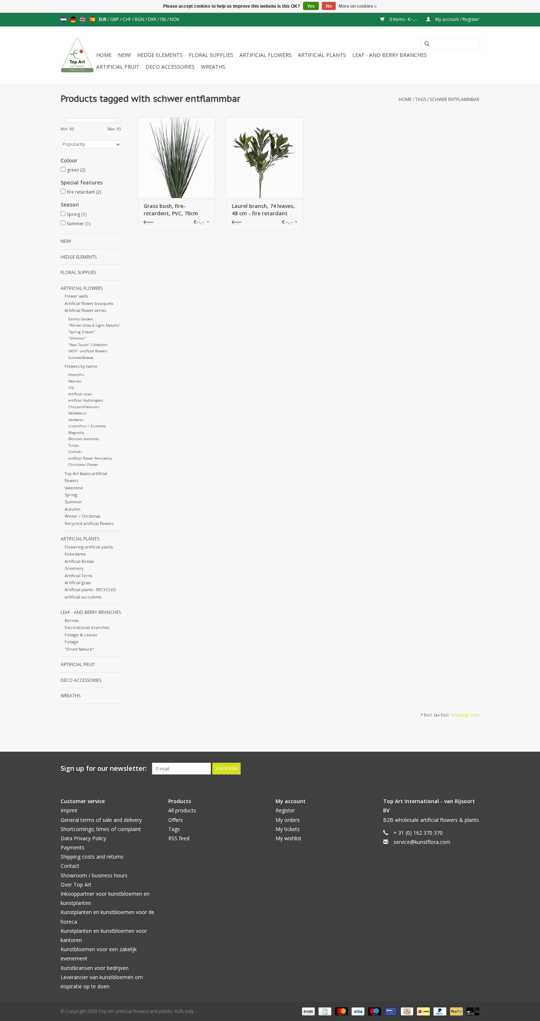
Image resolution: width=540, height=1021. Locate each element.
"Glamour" (77, 338)
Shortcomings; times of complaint (101, 829)
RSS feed (179, 838)
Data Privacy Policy (83, 838)
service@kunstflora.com (421, 841)
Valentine (74, 487)
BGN (140, 19)
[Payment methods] (307, 1011)
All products (182, 810)
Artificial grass (78, 582)
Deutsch (73, 19)
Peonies (75, 381)
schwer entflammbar (454, 99)
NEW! (124, 54)
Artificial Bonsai (79, 561)
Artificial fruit (117, 66)
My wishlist (289, 838)
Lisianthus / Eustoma (87, 426)
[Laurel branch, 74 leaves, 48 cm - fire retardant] (264, 157)
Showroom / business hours (94, 875)
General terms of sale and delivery (101, 819)
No (329, 6)
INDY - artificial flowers (87, 351)
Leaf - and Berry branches (389, 54)
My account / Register (456, 19)
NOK (174, 19)
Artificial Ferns (78, 575)
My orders (288, 819)
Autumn (72, 509)
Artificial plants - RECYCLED (90, 589)
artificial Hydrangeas (85, 400)
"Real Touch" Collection (88, 344)
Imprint (69, 810)
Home (104, 54)
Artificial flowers (266, 54)
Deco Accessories (170, 66)
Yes (311, 6)
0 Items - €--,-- (403, 19)
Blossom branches (83, 438)
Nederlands (63, 19)
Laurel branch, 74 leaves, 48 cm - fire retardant (263, 209)
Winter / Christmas (82, 516)
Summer (78, 223)
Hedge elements (160, 54)
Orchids (75, 451)
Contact (70, 865)
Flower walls (76, 296)
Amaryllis (76, 374)
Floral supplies (211, 54)
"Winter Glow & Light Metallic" (94, 325)
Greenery (74, 568)
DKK (153, 19)
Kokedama (75, 554)
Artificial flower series (85, 310)
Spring (76, 214)
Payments (72, 847)
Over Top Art (76, 884)
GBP (115, 19)
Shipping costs (465, 715)
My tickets (288, 829)
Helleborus (77, 413)
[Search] (424, 44)
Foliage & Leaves (81, 634)
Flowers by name (81, 366)
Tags (420, 99)
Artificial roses (80, 394)
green (76, 170)
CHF (127, 19)
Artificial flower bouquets (89, 303)
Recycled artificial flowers (89, 523)
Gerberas (75, 419)
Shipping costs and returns (92, 856)
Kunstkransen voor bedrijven (95, 967)
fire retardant (84, 192)
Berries (72, 620)
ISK (163, 19)
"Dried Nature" (79, 649)
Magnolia (76, 432)
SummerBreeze (80, 357)
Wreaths (213, 66)
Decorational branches (87, 627)
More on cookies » (358, 6)
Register (285, 810)
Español (92, 19)
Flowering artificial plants (89, 547)
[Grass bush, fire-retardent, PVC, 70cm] (176, 157)
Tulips (73, 445)
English (83, 19)
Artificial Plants (322, 54)
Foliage (72, 641)
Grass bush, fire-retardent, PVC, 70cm (171, 209)
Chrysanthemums (84, 407)
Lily (71, 387)
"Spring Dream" (81, 332)
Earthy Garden (80, 319)
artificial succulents (83, 597)
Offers (175, 819)
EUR (103, 19)
